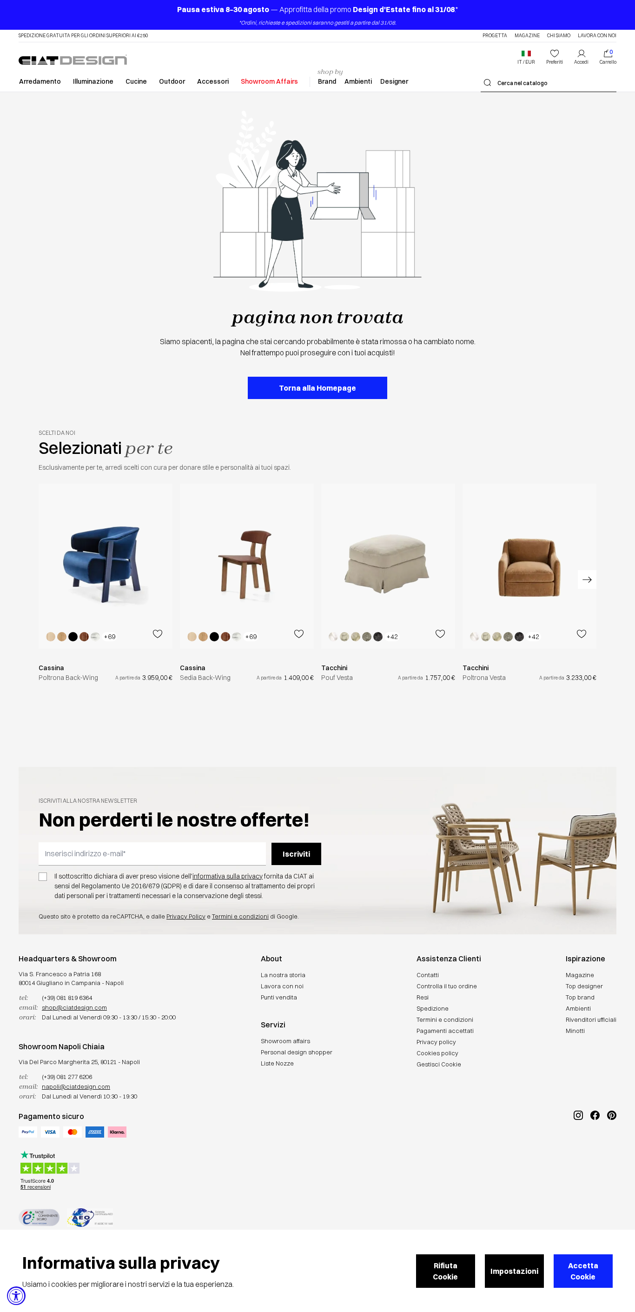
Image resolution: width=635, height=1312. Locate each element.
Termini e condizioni (240, 916)
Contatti (428, 975)
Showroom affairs (285, 1041)
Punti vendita (279, 997)
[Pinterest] (611, 1146)
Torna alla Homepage (317, 388)
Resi (423, 997)
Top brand (580, 997)
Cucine (136, 81)
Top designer (584, 986)
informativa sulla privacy (227, 876)
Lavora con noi (597, 35)
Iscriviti (296, 854)
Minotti (575, 1030)
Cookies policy (437, 1053)
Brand (327, 81)
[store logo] (73, 59)
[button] (526, 57)
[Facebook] (595, 1146)
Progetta (495, 35)
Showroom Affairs (269, 81)
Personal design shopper (296, 1052)
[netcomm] (39, 1217)
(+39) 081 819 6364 (67, 997)
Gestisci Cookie (439, 1064)
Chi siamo (558, 35)
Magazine (527, 35)
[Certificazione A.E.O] (90, 1217)
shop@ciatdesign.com (74, 1007)
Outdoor (172, 81)
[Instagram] (578, 1146)
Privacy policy (436, 1042)
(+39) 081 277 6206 (67, 1076)
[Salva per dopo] (157, 634)
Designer (394, 81)
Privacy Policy (185, 916)
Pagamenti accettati (445, 1030)
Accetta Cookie (583, 1271)
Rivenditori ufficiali (591, 1019)
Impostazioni (514, 1271)
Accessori (213, 81)
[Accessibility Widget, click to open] (16, 1295)
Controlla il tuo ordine (447, 986)
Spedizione (433, 1008)
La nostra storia (283, 975)
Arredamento (40, 81)
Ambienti (358, 81)
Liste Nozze (277, 1063)
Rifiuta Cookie (445, 1271)
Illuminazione (93, 81)
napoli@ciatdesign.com (76, 1086)
